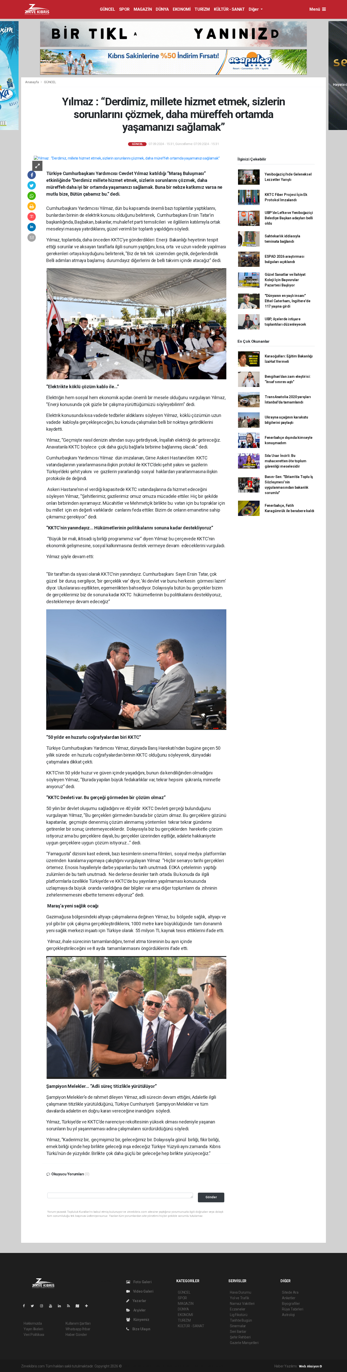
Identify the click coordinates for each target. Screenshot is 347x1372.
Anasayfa (32, 82)
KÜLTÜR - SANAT (229, 9)
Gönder (211, 1197)
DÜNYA (162, 9)
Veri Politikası (34, 1335)
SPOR (124, 9)
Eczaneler (237, 1309)
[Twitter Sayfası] (34, 1306)
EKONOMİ (182, 9)
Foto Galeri (142, 1282)
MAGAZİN (143, 9)
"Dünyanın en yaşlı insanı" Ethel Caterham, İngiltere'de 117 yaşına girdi (287, 301)
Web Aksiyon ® (310, 1366)
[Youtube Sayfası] (52, 1306)
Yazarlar (139, 1301)
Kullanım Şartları (78, 1323)
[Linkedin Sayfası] (61, 1306)
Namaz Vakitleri (242, 1304)
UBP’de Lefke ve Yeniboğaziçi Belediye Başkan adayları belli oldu (289, 218)
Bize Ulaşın (141, 1329)
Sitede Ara (290, 1292)
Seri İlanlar (238, 1332)
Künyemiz (141, 1320)
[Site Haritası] (79, 1306)
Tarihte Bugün (241, 1320)
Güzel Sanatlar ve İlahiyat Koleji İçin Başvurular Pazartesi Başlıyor (285, 279)
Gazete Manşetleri (244, 1343)
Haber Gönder (76, 1335)
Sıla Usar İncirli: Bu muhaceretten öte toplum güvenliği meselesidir (285, 461)
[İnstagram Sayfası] (43, 1306)
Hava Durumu (240, 1292)
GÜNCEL (107, 9)
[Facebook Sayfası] (26, 1306)
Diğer (254, 9)
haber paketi (154, 1366)
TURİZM (202, 9)
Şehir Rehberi (240, 1337)
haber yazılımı (133, 1366)
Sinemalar (238, 1326)
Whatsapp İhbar (78, 1329)
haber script (216, 1366)
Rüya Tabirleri (292, 1309)
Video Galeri (142, 1291)
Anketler (288, 1298)
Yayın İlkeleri (33, 1329)
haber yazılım (195, 1366)
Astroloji (288, 1315)
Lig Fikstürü (238, 1315)
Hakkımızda (33, 1323)
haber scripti (174, 1366)
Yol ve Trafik (239, 1298)
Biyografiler (291, 1304)
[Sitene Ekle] (88, 1306)
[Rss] (70, 1306)
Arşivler (139, 1310)
